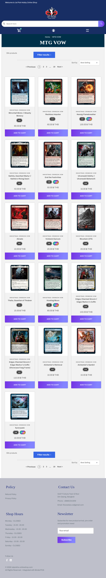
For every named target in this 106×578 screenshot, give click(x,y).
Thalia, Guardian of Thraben (20, 300)
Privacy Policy (10, 498)
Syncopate (20, 428)
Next (60, 67)
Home (47, 37)
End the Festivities (53, 177)
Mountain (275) (86, 239)
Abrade (20, 239)
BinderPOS (39, 570)
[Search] (101, 24)
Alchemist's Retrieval (53, 365)
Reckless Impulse (53, 114)
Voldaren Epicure (53, 239)
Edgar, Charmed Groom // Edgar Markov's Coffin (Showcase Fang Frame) (20, 365)
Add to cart (20, 133)
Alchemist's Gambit (86, 365)
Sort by (74, 63)
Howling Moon (53, 300)
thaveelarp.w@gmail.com (73, 505)
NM (19, 120)
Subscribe (66, 540)
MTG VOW (56, 37)
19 (54, 67)
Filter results (43, 55)
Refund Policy (10, 494)
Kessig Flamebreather (86, 114)
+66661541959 (70, 501)
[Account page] (53, 31)
